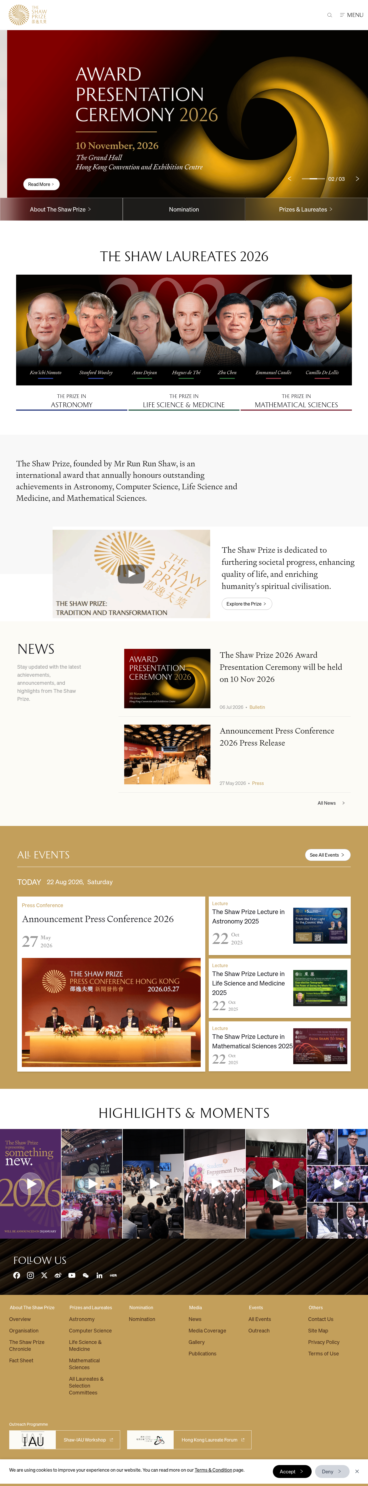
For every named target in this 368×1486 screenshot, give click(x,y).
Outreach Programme (28, 1424)
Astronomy (82, 1319)
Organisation (24, 1330)
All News (327, 803)
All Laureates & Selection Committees (86, 1385)
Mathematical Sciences (84, 1363)
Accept (288, 1471)
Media (195, 1307)
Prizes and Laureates (91, 1307)
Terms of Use (323, 1353)
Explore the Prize (244, 604)
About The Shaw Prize (32, 1307)
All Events (259, 1319)
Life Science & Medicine (85, 1345)
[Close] (357, 1471)
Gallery (197, 1341)
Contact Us (321, 1319)
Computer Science (90, 1330)
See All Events (324, 855)
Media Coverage (207, 1330)
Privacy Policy (324, 1341)
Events (256, 1307)
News (195, 1319)
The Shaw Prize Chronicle (27, 1345)
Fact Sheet (21, 1360)
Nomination (184, 209)
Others (316, 1307)
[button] (131, 574)
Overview (20, 1319)
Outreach (259, 1330)
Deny (328, 1471)
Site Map (318, 1330)
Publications (202, 1353)
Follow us (39, 1260)
